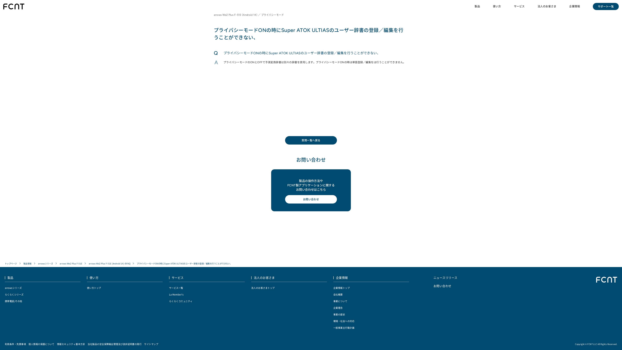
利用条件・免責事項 (15, 344)
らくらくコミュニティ (181, 301)
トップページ (11, 263)
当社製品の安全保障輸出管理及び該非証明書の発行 (115, 344)
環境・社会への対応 (343, 321)
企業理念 (338, 307)
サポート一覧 (606, 6)
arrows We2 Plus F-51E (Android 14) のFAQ (110, 263)
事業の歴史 (339, 314)
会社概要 (338, 294)
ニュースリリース (445, 277)
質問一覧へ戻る (311, 140)
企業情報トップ (341, 287)
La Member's (176, 294)
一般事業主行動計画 (343, 327)
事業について (340, 301)
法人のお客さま (547, 6)
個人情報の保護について (41, 344)
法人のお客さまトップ (263, 287)
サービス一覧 (176, 287)
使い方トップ (94, 287)
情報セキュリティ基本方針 (71, 344)
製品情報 (27, 263)
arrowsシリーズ (45, 263)
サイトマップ (151, 344)
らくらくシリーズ (14, 294)
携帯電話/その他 (13, 301)
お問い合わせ (311, 199)
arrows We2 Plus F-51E (71, 263)
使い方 (497, 6)
